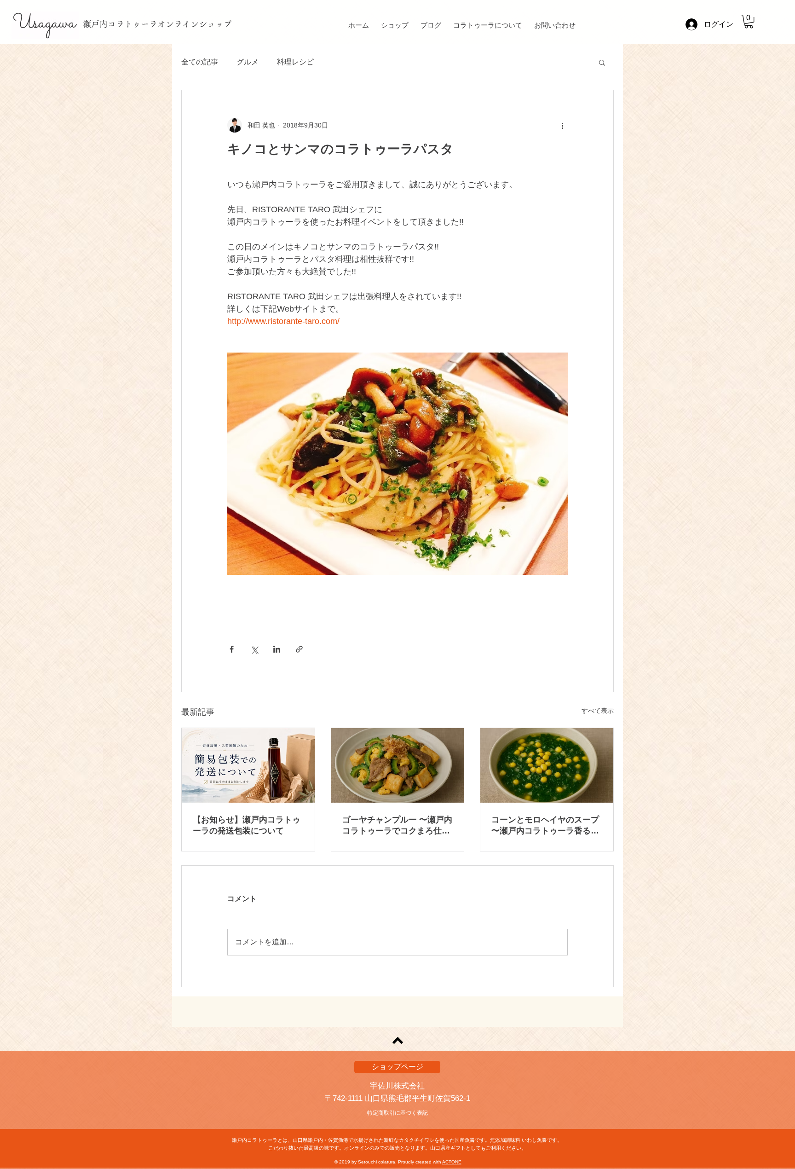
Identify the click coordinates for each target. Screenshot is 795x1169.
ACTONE (451, 1161)
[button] (749, 21)
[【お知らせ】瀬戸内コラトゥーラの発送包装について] (248, 765)
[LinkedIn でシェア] (276, 649)
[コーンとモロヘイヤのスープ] (546, 765)
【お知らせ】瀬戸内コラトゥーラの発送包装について (246, 825)
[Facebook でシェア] (231, 649)
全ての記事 (199, 62)
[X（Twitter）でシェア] (254, 649)
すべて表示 (598, 710)
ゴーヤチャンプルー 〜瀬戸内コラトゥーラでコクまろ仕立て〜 (397, 825)
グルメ (247, 62)
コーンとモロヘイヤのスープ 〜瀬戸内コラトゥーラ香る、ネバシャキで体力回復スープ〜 (545, 825)
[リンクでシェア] (299, 649)
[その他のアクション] (562, 125)
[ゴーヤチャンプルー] (397, 765)
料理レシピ (295, 62)
